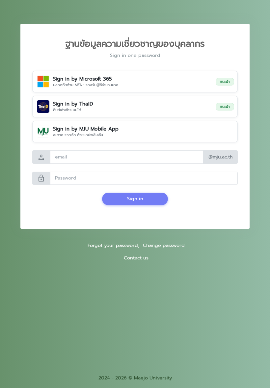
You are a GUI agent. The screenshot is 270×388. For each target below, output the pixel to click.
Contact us (136, 257)
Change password (164, 245)
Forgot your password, (113, 245)
